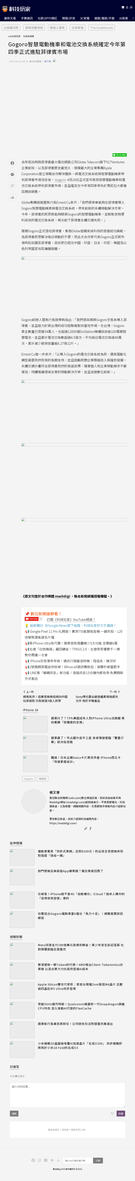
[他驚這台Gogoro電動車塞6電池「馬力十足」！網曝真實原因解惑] (22, 920)
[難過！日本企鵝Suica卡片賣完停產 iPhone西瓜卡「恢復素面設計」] (35, 763)
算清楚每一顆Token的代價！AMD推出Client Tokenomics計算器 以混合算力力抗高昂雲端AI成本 (80, 967)
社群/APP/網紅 (47, 18)
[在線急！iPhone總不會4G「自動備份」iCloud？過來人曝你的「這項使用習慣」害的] (22, 900)
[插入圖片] (112, 1114)
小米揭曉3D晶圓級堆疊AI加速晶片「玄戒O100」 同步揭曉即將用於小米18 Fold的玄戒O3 (80, 1045)
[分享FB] (12, 163)
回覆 (121, 1113)
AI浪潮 (123, 18)
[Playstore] (51, 1160)
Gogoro (28, 778)
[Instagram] (39, 1160)
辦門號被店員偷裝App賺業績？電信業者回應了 (70, 871)
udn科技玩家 (14, 36)
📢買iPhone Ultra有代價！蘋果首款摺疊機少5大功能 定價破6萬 (71, 643)
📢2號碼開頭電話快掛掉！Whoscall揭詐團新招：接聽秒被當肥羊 (72, 666)
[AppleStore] (57, 1160)
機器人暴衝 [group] (57, 27)
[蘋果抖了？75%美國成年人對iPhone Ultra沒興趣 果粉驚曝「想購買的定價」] (35, 724)
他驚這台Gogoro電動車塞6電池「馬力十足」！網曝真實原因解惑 (80, 916)
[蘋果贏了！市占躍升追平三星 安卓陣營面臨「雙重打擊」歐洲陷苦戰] (35, 744)
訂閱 (98, 1160)
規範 (14, 1113)
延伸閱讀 (16, 843)
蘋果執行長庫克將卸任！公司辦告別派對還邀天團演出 (75, 1024)
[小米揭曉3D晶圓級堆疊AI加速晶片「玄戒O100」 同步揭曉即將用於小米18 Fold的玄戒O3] (22, 1049)
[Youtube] (123, 8)
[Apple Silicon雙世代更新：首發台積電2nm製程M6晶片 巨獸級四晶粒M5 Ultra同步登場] (22, 990)
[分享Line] (12, 175)
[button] (127, 8)
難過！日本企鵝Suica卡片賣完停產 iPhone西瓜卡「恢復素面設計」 (86, 759)
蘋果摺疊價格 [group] (34, 27)
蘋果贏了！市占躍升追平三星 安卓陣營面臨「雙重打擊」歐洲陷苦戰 (87, 740)
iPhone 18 (30, 710)
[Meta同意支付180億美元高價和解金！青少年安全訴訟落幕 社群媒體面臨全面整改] (22, 951)
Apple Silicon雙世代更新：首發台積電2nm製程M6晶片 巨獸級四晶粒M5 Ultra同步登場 (80, 986)
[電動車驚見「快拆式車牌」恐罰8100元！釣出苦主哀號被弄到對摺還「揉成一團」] (22, 857)
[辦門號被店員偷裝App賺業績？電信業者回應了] (22, 877)
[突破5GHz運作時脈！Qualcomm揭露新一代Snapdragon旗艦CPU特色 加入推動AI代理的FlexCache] (22, 1010)
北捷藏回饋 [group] (10, 27)
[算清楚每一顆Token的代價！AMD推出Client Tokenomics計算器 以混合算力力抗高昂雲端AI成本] (22, 971)
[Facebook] (32, 1160)
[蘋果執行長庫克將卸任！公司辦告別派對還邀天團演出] (22, 1030)
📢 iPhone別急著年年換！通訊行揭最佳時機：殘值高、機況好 (70, 660)
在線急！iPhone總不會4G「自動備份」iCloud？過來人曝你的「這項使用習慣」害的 (81, 896)
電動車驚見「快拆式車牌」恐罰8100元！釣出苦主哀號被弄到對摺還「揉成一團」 (80, 853)
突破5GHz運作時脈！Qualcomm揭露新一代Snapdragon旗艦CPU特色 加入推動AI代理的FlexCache (81, 1006)
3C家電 (84, 18)
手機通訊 (27, 18)
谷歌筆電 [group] (77, 27)
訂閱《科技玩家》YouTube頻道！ (71, 619)
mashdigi (62, 596)
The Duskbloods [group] (101, 27)
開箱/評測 (68, 18)
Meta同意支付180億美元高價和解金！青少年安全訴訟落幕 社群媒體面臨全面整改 (81, 947)
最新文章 (10, 18)
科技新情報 (28, 36)
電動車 (42, 778)
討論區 (14, 1066)
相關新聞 (16, 936)
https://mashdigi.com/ (63, 823)
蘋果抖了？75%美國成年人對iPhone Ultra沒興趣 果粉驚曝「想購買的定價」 (88, 720)
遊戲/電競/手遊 (104, 18)
